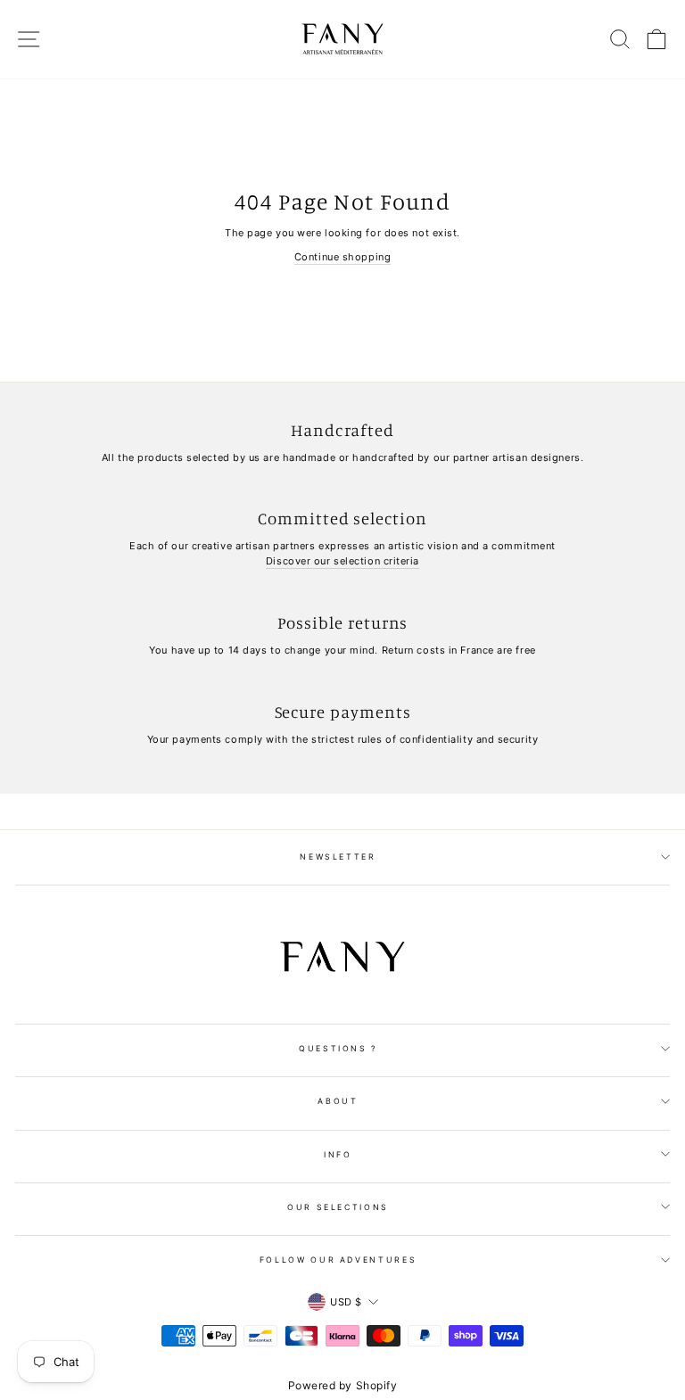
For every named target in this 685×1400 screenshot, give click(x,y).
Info (338, 1154)
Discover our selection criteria (342, 561)
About (338, 1101)
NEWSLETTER (338, 856)
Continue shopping (342, 257)
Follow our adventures (338, 1259)
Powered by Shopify (343, 1385)
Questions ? (338, 1048)
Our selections (338, 1207)
